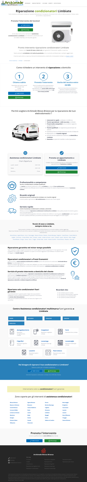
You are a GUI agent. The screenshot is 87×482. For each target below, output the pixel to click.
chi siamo (44, 3)
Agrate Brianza (20, 235)
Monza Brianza (13, 235)
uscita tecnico (57, 3)
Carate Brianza (65, 235)
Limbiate (20, 60)
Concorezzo (18, 237)
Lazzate (39, 237)
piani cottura (57, 351)
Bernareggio (31, 235)
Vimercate (72, 239)
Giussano (35, 237)
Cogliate (13, 237)
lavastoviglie (69, 341)
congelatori (45, 330)
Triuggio (34, 239)
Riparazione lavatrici (67, 459)
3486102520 (26, 25)
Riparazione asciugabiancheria (33, 466)
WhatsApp (26, 30)
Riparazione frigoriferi (49, 464)
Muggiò (73, 237)
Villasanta (67, 239)
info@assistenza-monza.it (15, 462)
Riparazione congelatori (49, 459)
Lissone (61, 237)
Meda (70, 237)
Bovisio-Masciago (52, 235)
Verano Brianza (60, 239)
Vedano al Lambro (52, 239)
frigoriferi (20, 341)
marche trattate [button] (36, 3)
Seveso (26, 239)
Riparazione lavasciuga (49, 466)
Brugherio (59, 235)
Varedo (45, 239)
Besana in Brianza (39, 235)
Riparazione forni (48, 461)
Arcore (26, 235)
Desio (31, 237)
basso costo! (69, 56)
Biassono (45, 235)
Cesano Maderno (73, 235)
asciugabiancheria (23, 330)
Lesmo (52, 237)
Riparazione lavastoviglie (49, 468)
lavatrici (32, 351)
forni (67, 330)
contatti (50, 3)
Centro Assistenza (13, 60)
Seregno (22, 239)
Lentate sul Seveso (46, 237)
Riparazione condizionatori (32, 468)
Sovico (30, 239)
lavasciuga (44, 341)
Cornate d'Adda (25, 237)
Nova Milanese (16, 239)
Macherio (66, 237)
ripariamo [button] (27, 3)
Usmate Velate (40, 239)
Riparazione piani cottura (68, 461)
